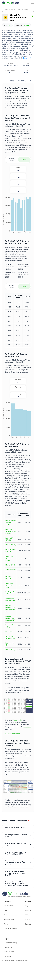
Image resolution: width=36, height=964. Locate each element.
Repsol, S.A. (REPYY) (9, 577)
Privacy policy (8, 947)
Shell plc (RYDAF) (10, 545)
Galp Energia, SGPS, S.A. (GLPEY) (9, 558)
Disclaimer (7, 956)
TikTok (27, 915)
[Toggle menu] (32, 3)
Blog (26, 906)
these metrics (17, 720)
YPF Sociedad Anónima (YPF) (10, 637)
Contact (28, 924)
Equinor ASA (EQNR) (9, 626)
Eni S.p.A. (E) (9, 631)
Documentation (9, 906)
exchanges (27, 727)
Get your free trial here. (12, 734)
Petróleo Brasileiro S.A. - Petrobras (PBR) (10, 618)
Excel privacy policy (10, 943)
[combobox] (18, 10)
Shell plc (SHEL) (10, 650)
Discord (27, 919)
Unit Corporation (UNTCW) (10, 550)
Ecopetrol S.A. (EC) (9, 644)
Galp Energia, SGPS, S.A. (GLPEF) (9, 585)
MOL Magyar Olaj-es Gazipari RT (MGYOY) (10, 522)
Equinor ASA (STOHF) (9, 539)
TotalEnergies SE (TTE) (10, 571)
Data (5, 910)
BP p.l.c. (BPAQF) (10, 565)
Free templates (9, 919)
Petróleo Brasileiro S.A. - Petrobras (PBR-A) (10, 608)
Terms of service (9, 952)
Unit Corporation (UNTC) (10, 593)
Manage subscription (11, 928)
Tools (6, 924)
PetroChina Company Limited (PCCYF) (10, 531)
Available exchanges (11, 915)
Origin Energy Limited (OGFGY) (10, 599)
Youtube (28, 910)
